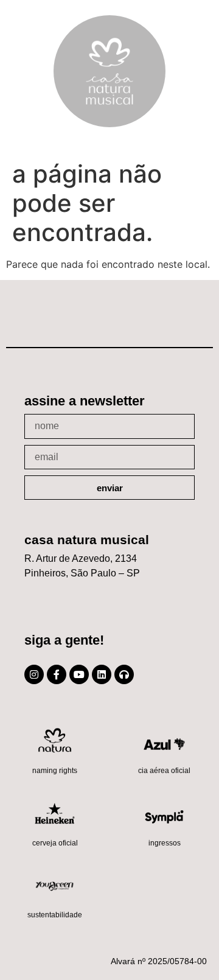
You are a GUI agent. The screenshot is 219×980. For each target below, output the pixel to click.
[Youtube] (79, 674)
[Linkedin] (101, 674)
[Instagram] (34, 674)
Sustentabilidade (54, 915)
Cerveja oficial (55, 843)
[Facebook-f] (56, 674)
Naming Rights (54, 770)
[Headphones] (124, 674)
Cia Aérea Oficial (164, 770)
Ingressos (164, 843)
